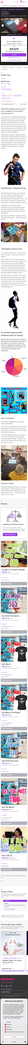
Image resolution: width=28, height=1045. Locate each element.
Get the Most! (8, 807)
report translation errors (14, 996)
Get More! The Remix (11, 712)
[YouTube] (6, 986)
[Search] (14, 2)
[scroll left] (3, 25)
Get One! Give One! (10, 761)
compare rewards (9, 534)
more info (3, 83)
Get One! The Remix (10, 616)
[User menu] (23, 2)
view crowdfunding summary (14, 60)
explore (16, 928)
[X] (4, 986)
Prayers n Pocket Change (13, 569)
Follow (14, 54)
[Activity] (20, 2)
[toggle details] (24, 970)
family (10, 95)
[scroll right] (25, 25)
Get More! (6, 664)
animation (4, 95)
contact (9, 83)
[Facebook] (1, 986)
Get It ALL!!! (7, 855)
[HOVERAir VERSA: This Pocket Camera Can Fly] (13, 943)
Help (13, 895)
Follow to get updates (9, 909)
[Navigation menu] (26, 2)
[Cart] (17, 2)
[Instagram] (9, 986)
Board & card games (6, 89)
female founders (17, 95)
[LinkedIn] (11, 986)
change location (21, 5)
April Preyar (5, 13)
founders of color (5, 98)
